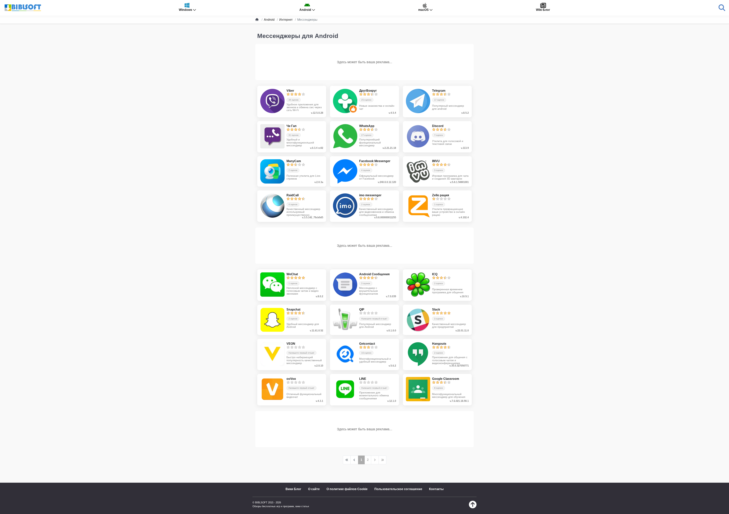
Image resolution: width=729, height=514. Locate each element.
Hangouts (439, 343)
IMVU (436, 161)
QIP (361, 309)
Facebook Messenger (374, 161)
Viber (290, 90)
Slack (436, 309)
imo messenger (370, 195)
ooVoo (291, 378)
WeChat (292, 274)
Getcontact (367, 343)
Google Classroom (445, 378)
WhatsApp (366, 126)
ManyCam (293, 161)
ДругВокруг (368, 90)
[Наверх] (473, 507)
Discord (437, 126)
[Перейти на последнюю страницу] (382, 460)
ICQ (434, 274)
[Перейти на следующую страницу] (375, 460)
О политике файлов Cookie (347, 489)
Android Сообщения (374, 274)
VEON (290, 343)
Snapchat (293, 309)
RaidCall (292, 195)
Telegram (438, 90)
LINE (362, 378)
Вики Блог (293, 489)
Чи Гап (291, 126)
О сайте (314, 489)
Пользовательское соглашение (398, 489)
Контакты (436, 489)
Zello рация (440, 195)
